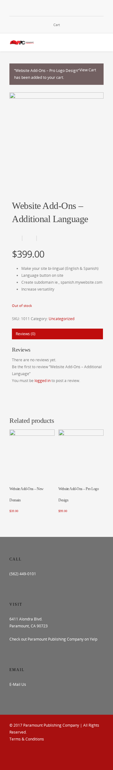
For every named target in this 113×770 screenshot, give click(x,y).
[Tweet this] (29, 238)
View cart (87, 70)
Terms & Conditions (26, 739)
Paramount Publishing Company (51, 725)
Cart (56, 24)
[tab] (57, 334)
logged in (43, 380)
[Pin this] (42, 238)
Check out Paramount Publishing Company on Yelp (53, 639)
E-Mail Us (17, 684)
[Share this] (17, 238)
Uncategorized (61, 318)
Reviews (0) (25, 333)
